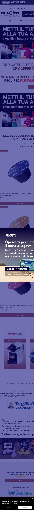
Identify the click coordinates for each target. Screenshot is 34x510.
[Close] (32, 500)
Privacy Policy (13, 503)
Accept (25, 507)
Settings (9, 507)
